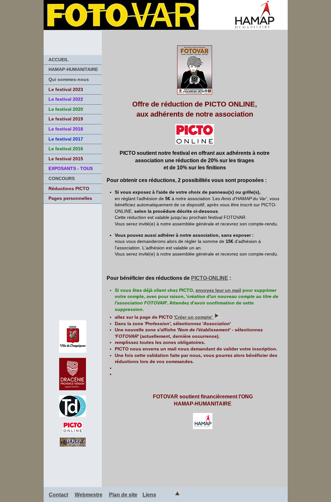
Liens (149, 494)
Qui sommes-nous (68, 79)
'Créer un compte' (194, 317)
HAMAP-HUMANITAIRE (73, 69)
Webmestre (88, 494)
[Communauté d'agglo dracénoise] (72, 388)
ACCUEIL (58, 59)
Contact (58, 494)
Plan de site (123, 494)
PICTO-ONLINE (209, 278)
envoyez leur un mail (218, 290)
